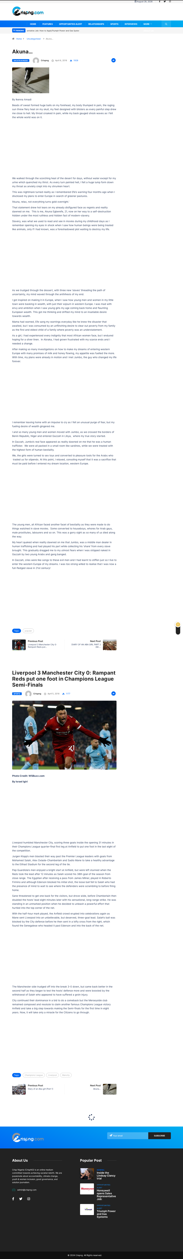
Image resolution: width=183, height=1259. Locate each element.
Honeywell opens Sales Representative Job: (106, 1195)
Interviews (131, 24)
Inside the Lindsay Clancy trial (106, 1175)
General (101, 1170)
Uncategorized (34, 39)
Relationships (96, 24)
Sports (114, 24)
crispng (45, 60)
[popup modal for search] (166, 23)
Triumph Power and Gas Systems (106, 1214)
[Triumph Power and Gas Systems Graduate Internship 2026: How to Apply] (87, 1209)
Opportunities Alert (70, 24)
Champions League (34, 1075)
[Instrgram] (170, 1)
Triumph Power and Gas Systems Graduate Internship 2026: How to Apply (60, 30)
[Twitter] (165, 1)
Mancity (66, 1075)
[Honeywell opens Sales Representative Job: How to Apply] (87, 1189)
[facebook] (159, 1)
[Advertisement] (119, 13)
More (147, 24)
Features (47, 24)
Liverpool (52, 1075)
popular (28, 631)
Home (33, 24)
